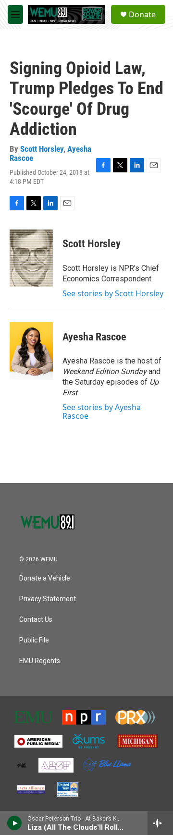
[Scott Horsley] (31, 258)
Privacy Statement (47, 599)
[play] (15, 823)
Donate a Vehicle (44, 578)
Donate (142, 14)
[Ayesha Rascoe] (31, 351)
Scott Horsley (41, 149)
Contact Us (35, 619)
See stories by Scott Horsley (112, 293)
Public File (34, 640)
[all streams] (160, 823)
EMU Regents (39, 661)
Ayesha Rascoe (94, 337)
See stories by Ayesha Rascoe (101, 411)
